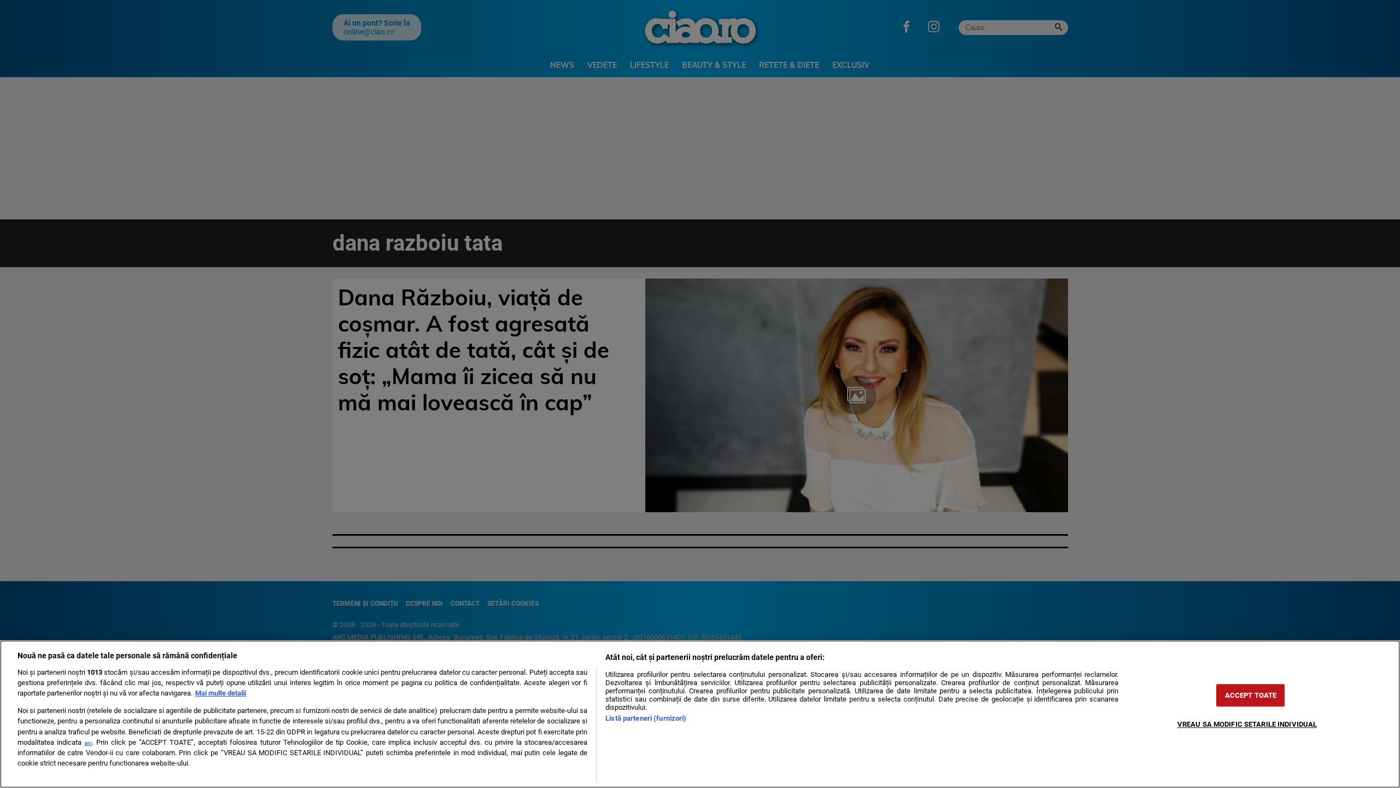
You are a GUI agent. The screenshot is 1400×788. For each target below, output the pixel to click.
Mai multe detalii (220, 693)
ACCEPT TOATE (1251, 695)
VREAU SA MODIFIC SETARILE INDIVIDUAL (1247, 724)
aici (88, 742)
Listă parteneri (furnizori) (645, 718)
